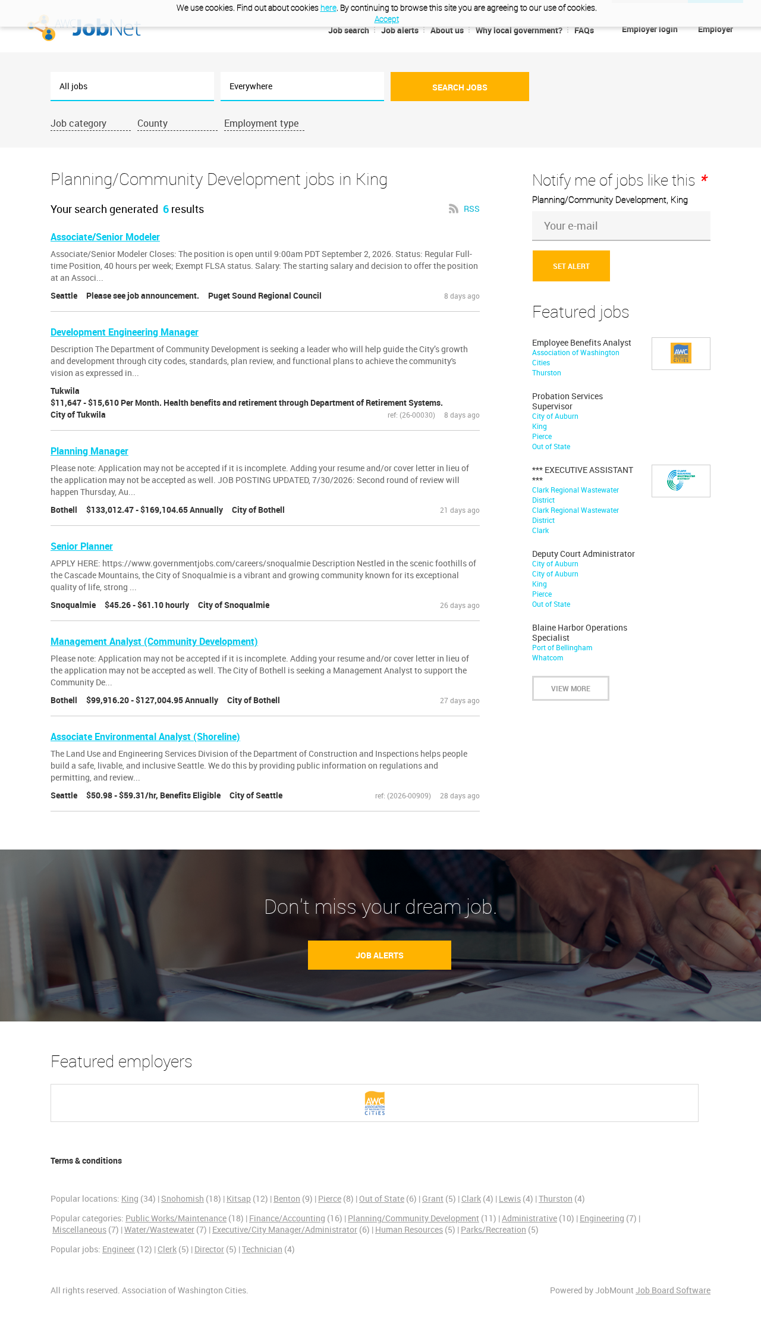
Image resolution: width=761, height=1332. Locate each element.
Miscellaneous (79, 1229)
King (130, 1198)
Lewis (510, 1198)
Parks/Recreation (493, 1229)
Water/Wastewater (159, 1229)
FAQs (584, 30)
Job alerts (400, 30)
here (328, 7)
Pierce (329, 1198)
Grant (433, 1198)
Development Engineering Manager (125, 332)
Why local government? (519, 30)
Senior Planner (82, 546)
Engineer (118, 1249)
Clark (471, 1198)
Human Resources (409, 1229)
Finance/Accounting (287, 1218)
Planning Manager (89, 450)
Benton (286, 1198)
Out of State (381, 1198)
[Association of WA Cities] (374, 1102)
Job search (348, 30)
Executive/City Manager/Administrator (284, 1229)
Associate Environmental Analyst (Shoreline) (145, 736)
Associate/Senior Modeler (105, 236)
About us (447, 30)
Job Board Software (673, 1290)
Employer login (650, 29)
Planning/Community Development (413, 1218)
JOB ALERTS (380, 955)
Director (209, 1249)
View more (570, 688)
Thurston (556, 1198)
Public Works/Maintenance (176, 1218)
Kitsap (239, 1198)
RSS (472, 208)
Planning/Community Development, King (610, 199)
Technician (262, 1249)
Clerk (167, 1249)
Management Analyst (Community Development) (154, 641)
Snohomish (182, 1198)
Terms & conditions (86, 1160)
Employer (715, 29)
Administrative (529, 1218)
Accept (387, 18)
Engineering (602, 1218)
